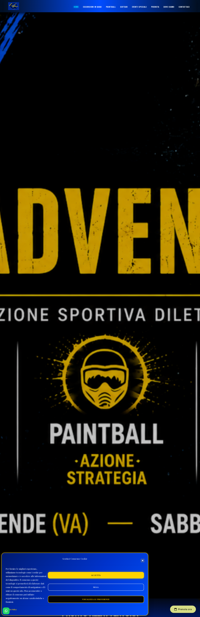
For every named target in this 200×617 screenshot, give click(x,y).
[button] (142, 560)
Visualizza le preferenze (96, 599)
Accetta (96, 575)
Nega (96, 587)
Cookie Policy (11, 609)
